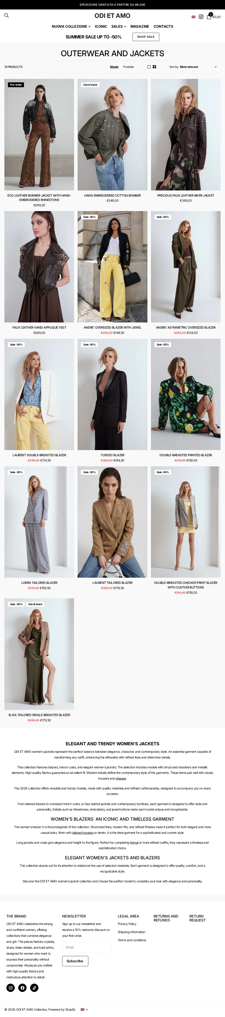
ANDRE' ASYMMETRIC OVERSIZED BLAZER (186, 327)
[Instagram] (10, 988)
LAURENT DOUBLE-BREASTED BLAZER (39, 455)
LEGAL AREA (128, 916)
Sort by (173, 67)
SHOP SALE (146, 36)
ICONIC (101, 26)
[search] (6, 15)
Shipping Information (131, 932)
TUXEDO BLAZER (112, 455)
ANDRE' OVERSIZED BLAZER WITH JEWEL (113, 327)
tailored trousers (82, 832)
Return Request (197, 918)
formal (134, 842)
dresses (121, 778)
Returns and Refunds (166, 918)
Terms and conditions (132, 940)
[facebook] (22, 988)
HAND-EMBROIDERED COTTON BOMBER (112, 195)
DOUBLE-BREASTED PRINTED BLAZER (186, 455)
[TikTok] (34, 988)
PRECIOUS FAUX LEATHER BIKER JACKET (185, 195)
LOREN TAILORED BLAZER (39, 583)
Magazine (140, 26)
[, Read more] (201, 17)
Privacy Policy (127, 924)
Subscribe (75, 961)
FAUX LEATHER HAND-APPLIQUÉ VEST (39, 327)
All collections (71, 26)
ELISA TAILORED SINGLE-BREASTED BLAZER (39, 715)
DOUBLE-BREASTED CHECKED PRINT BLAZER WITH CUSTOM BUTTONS (185, 585)
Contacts (163, 26)
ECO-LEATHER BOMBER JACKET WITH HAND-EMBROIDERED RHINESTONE (39, 198)
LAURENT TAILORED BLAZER (112, 583)
